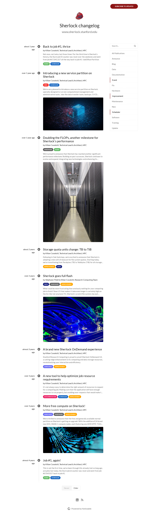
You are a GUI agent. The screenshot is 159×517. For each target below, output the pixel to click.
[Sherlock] (79, 16)
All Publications (118, 53)
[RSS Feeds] (82, 499)
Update (115, 128)
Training (115, 123)
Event (114, 80)
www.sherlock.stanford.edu (79, 32)
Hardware (116, 91)
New (114, 107)
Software (115, 117)
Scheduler (116, 112)
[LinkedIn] (78, 499)
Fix (113, 85)
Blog (114, 64)
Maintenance (117, 101)
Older (76, 488)
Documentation (118, 75)
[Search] (135, 45)
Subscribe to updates (124, 6)
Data (114, 69)
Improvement (117, 96)
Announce (116, 59)
